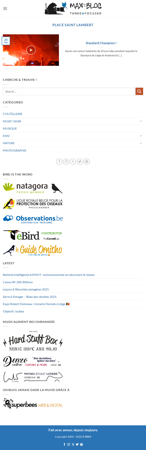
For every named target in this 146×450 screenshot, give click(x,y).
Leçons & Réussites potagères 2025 (26, 289)
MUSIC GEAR (12, 121)
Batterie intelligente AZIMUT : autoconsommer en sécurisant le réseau (49, 274)
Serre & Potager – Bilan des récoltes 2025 (29, 296)
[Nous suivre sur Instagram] (66, 162)
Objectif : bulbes (13, 311)
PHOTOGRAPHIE (14, 150)
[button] (5, 8)
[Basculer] (141, 121)
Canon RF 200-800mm (18, 282)
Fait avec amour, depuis (72, 430)
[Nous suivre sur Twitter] (80, 162)
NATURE (9, 143)
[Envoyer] (139, 91)
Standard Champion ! (101, 43)
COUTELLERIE (12, 114)
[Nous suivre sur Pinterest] (87, 162)
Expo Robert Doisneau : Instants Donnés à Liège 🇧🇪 (36, 304)
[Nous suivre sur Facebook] (59, 162)
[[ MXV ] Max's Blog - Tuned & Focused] (73, 8)
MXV (6, 136)
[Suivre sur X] (73, 162)
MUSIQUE (10, 128)
